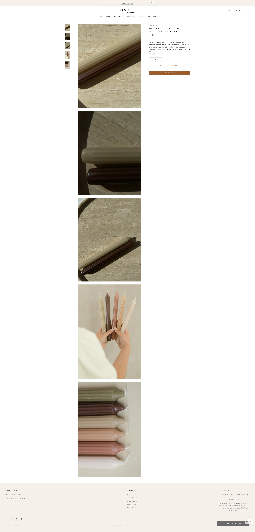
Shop (108, 16)
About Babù (130, 16)
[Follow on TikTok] (21, 519)
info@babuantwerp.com (12, 494)
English (227, 10)
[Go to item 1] (67, 27)
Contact (129, 494)
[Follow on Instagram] (11, 519)
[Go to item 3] (67, 45)
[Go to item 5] (67, 65)
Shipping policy (132, 501)
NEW (100, 16)
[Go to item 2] (67, 36)
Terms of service (132, 498)
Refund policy (131, 504)
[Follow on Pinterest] (16, 519)
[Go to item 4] (67, 55)
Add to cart (169, 73)
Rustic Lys (153, 25)
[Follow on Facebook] (6, 519)
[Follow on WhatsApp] (26, 519)
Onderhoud (151, 16)
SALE (141, 16)
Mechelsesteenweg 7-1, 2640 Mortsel (16, 499)
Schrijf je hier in (233, 523)
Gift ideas (118, 16)
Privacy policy (131, 508)
